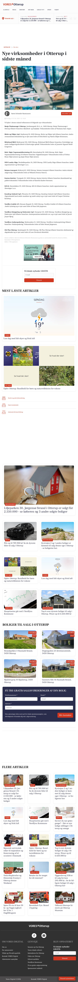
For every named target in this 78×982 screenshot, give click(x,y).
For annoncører (7, 950)
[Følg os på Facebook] (34, 935)
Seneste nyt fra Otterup (36, 947)
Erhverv (22, 10)
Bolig (14, 10)
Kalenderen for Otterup (36, 953)
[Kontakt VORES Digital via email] (43, 935)
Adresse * (8, 704)
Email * (43, 695)
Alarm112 (6, 10)
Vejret (56, 10)
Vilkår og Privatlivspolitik (11, 953)
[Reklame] (39, 253)
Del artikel (65, 114)
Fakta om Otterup (34, 956)
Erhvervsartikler (33, 959)
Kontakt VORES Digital (10, 956)
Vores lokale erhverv (35, 950)
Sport (49, 10)
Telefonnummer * (11, 695)
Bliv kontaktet (65, 715)
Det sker (31, 10)
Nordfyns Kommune (35, 962)
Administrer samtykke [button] (10, 959)
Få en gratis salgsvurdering (37, 965)
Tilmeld (39, 280)
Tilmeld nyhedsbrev (67, 979)
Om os (4, 947)
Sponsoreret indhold (35, 968)
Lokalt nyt (40, 10)
